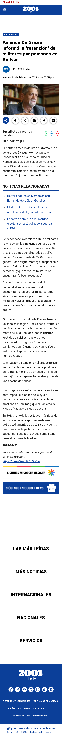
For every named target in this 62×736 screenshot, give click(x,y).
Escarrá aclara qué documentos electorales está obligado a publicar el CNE (30, 223)
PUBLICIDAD (38, 708)
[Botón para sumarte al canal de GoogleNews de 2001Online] (31, 488)
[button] (15, 120)
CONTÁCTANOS (40, 716)
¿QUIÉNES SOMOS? (20, 716)
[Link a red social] (11, 689)
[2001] (31, 9)
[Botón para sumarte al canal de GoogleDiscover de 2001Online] (31, 472)
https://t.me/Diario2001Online (21, 461)
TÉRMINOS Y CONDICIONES (16, 701)
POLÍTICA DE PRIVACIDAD (45, 701)
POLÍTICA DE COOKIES (19, 708)
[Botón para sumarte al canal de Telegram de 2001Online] (52, 133)
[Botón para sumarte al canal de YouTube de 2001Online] (57, 133)
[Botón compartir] (6, 120)
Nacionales (11, 34)
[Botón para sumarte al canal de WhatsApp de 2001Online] (46, 133)
